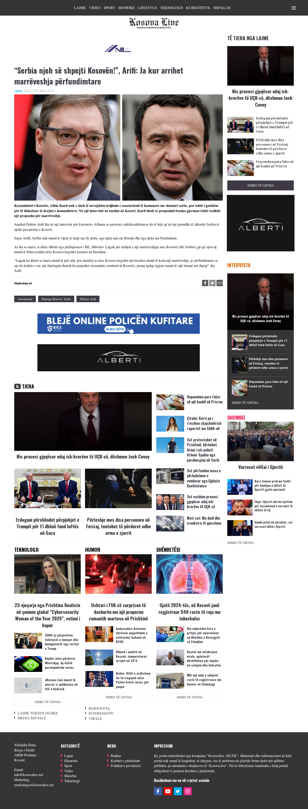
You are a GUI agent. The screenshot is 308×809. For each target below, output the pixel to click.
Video (95, 7)
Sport (109, 7)
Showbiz (126, 7)
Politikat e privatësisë (126, 765)
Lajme (80, 7)
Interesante (101, 713)
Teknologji (171, 7)
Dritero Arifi (88, 299)
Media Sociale (32, 717)
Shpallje (222, 7)
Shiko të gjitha (47, 702)
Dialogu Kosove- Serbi (56, 299)
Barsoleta (99, 708)
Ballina (116, 755)
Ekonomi (70, 760)
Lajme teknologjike (38, 713)
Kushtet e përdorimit (125, 760)
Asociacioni (25, 299)
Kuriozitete (198, 7)
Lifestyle (147, 7)
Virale (95, 718)
